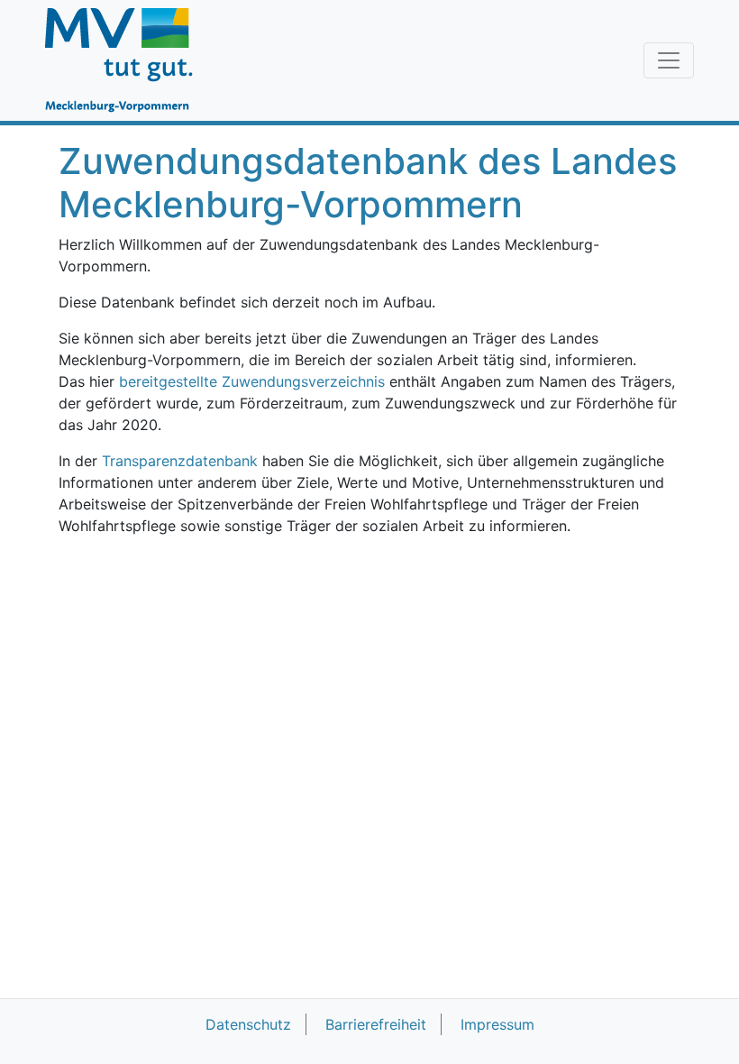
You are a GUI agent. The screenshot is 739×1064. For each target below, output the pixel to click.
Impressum (497, 1024)
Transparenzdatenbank (180, 461)
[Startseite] (127, 60)
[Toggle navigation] (668, 60)
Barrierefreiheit (375, 1024)
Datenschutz (248, 1024)
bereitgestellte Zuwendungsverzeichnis (252, 381)
